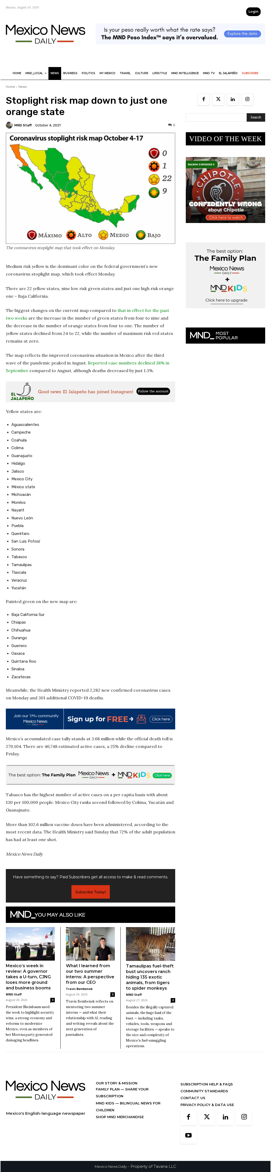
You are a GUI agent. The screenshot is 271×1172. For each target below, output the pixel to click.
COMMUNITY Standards (204, 1091)
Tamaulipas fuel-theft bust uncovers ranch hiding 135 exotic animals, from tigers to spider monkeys (150, 977)
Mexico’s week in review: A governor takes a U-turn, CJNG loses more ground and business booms (28, 976)
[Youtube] (188, 1136)
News (23, 86)
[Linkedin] (233, 99)
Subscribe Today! (90, 892)
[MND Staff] (10, 125)
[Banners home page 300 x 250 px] (225, 227)
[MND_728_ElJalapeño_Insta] (90, 391)
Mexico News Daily (111, 1166)
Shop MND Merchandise (120, 1117)
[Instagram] (247, 99)
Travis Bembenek (79, 989)
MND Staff (23, 125)
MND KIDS (105, 1103)
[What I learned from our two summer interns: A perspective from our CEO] (90, 944)
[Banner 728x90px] (90, 775)
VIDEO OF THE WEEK (225, 139)
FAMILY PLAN (108, 1089)
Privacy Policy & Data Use (207, 1105)
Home (10, 86)
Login (253, 11)
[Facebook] (204, 99)
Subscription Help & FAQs (206, 1084)
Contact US (192, 1098)
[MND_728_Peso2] (180, 48)
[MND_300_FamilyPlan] (225, 312)
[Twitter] (218, 99)
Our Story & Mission (116, 1083)
